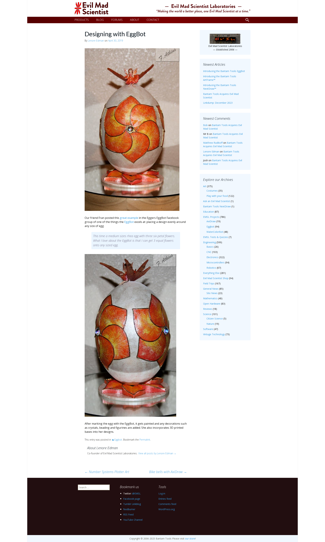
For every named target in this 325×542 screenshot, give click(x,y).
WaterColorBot (215, 231)
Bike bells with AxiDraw (168, 472)
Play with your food (217, 195)
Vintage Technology (214, 334)
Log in (161, 493)
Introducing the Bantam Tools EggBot (224, 71)
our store (190, 538)
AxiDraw (211, 221)
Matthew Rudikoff (213, 142)
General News (211, 288)
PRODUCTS (81, 20)
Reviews (207, 308)
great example (129, 218)
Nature (210, 323)
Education (208, 211)
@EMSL (136, 493)
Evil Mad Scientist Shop (215, 278)
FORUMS (117, 20)
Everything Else (211, 273)
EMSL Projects (211, 216)
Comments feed (167, 504)
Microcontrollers (215, 262)
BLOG (100, 20)
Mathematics (210, 298)
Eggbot (118, 439)
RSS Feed (128, 514)
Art (204, 186)
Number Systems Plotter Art (107, 472)
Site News (212, 293)
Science (207, 314)
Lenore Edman (96, 40)
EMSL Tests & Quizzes (215, 237)
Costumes (212, 190)
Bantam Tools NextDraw (217, 206)
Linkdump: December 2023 (218, 102)
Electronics (212, 257)
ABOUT (134, 20)
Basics (210, 246)
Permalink (144, 439)
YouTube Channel (133, 519)
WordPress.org (166, 509)
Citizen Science (215, 318)
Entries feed (164, 498)
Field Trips (208, 283)
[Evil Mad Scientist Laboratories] (162, 8)
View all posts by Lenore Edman (157, 453)
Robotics (211, 267)
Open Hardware (211, 303)
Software (208, 329)
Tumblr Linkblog (132, 504)
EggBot (129, 222)
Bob (205, 125)
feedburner (129, 509)
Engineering (209, 242)
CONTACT (153, 20)
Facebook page (131, 498)
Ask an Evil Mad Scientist (216, 201)
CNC (209, 252)
